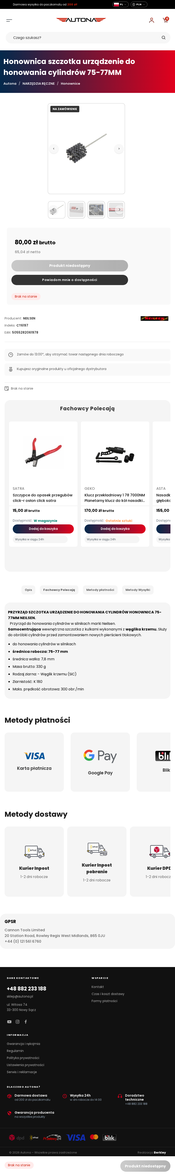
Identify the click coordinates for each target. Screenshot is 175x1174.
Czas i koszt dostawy (108, 994)
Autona (9, 83)
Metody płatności (100, 590)
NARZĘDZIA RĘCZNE (39, 83)
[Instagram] (17, 1022)
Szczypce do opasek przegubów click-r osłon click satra (42, 498)
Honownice (70, 83)
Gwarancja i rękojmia (23, 1043)
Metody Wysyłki (138, 590)
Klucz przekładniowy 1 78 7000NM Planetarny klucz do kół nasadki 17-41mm (115, 501)
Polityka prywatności (23, 1058)
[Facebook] (25, 1022)
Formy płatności (104, 1001)
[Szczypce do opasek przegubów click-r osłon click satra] (43, 454)
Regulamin (15, 1051)
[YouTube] (9, 1022)
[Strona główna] (81, 20)
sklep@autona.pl (20, 996)
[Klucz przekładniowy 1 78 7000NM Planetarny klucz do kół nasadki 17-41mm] (115, 454)
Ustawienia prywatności (25, 1065)
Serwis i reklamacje (22, 1072)
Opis (28, 590)
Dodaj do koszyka (43, 529)
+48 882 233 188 (26, 989)
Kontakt (98, 987)
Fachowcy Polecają (59, 590)
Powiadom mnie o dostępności (69, 280)
